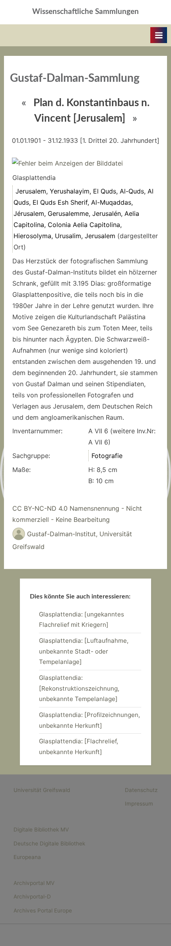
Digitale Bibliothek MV (41, 829)
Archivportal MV (34, 883)
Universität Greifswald (42, 790)
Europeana (27, 857)
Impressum (139, 803)
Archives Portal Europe (43, 910)
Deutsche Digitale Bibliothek (49, 843)
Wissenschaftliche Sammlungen (85, 12)
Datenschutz (141, 790)
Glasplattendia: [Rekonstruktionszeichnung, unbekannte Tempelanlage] (79, 688)
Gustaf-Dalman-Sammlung (75, 78)
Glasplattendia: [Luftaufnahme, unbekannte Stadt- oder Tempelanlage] (83, 651)
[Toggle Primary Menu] (158, 35)
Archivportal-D (32, 896)
